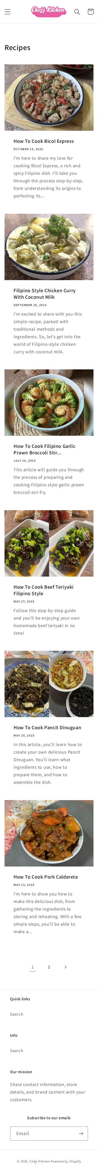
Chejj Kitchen (39, 1161)
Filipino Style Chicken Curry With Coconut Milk (45, 293)
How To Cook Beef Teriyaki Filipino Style (44, 589)
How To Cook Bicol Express (44, 141)
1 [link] (33, 967)
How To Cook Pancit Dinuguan (47, 727)
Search (16, 1014)
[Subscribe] (81, 1133)
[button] (7, 11)
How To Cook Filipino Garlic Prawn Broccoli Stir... (44, 449)
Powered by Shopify (66, 1161)
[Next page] (65, 967)
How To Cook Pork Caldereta (46, 876)
